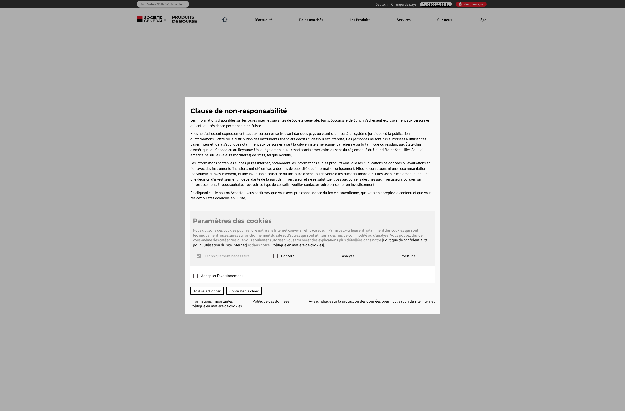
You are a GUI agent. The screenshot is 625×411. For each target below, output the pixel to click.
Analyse (348, 256)
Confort (287, 256)
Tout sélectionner (207, 291)
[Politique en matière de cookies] (297, 244)
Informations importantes (211, 301)
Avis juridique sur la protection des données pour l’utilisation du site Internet (372, 301)
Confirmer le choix (244, 291)
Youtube (409, 256)
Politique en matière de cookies (216, 305)
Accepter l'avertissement (222, 276)
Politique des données (271, 301)
